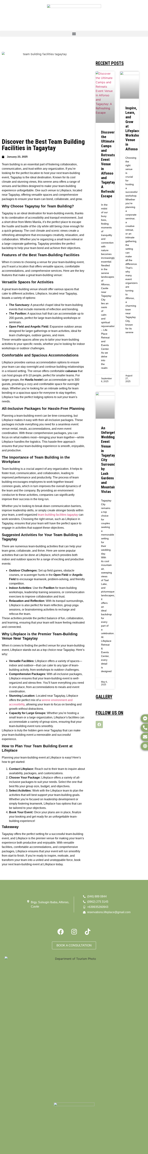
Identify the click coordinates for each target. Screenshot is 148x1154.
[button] (74, 34)
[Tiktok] (87, 931)
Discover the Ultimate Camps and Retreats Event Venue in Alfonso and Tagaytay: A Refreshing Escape (109, 164)
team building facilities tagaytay (58, 514)
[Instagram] (74, 931)
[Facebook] (99, 724)
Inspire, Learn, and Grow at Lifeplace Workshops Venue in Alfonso (134, 128)
